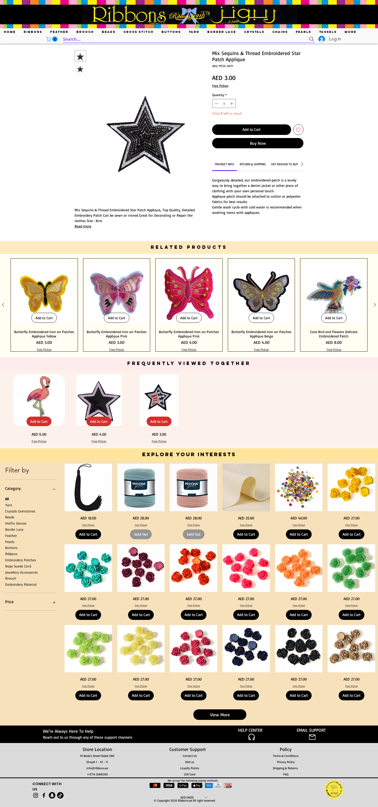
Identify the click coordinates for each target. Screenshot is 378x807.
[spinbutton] (224, 103)
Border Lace (14, 690)
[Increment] (232, 103)
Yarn (8, 666)
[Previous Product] (3, 466)
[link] (224, 164)
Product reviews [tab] (92, 287)
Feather (11, 696)
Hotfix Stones (15, 684)
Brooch (10, 739)
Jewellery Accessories (21, 733)
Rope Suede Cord (18, 727)
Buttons (11, 709)
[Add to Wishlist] (298, 129)
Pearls (9, 702)
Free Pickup (220, 86)
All (7, 659)
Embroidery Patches (20, 721)
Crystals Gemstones (20, 672)
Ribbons (11, 715)
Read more (83, 226)
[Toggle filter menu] (291, 302)
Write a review (248, 253)
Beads (9, 678)
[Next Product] (375, 466)
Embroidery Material (21, 745)
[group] (189, 466)
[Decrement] (216, 103)
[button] (52, 39)
